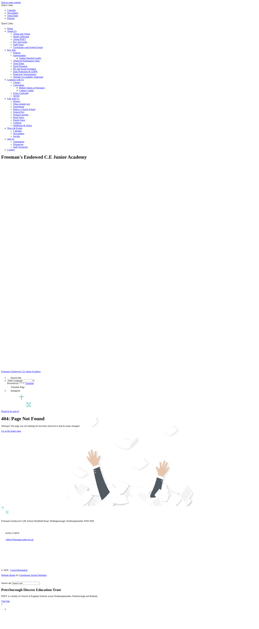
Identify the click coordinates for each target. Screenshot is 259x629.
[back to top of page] (2, 580)
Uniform (17, 123)
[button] (14, 23)
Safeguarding (19, 55)
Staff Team (18, 44)
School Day (18, 112)
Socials (16, 136)
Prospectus (18, 144)
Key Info (11, 50)
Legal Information (18, 570)
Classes (16, 82)
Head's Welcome (21, 36)
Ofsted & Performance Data (26, 61)
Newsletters (12, 13)
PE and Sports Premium (24, 69)
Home (10, 28)
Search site (6, 583)
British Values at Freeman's (32, 88)
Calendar (11, 10)
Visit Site (5, 601)
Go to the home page (11, 431)
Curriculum (18, 85)
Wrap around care (21, 104)
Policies (11, 18)
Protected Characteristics (24, 74)
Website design (8, 575)
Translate (29, 383)
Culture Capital (26, 90)
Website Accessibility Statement (28, 77)
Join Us (10, 139)
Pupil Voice (18, 117)
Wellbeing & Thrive (22, 125)
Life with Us (13, 98)
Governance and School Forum (28, 47)
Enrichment (18, 106)
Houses (16, 101)
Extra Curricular (20, 93)
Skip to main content (11, 2)
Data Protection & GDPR (25, 71)
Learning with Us (15, 79)
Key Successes (20, 42)
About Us (11, 31)
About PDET (19, 39)
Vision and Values (21, 34)
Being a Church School (24, 109)
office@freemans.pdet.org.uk (19, 539)
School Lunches (20, 114)
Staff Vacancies (20, 147)
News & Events (14, 128)
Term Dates (12, 15)
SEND (16, 96)
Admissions (18, 141)
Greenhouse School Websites (33, 575)
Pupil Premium (20, 66)
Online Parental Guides (30, 58)
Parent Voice (19, 120)
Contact (11, 149)
